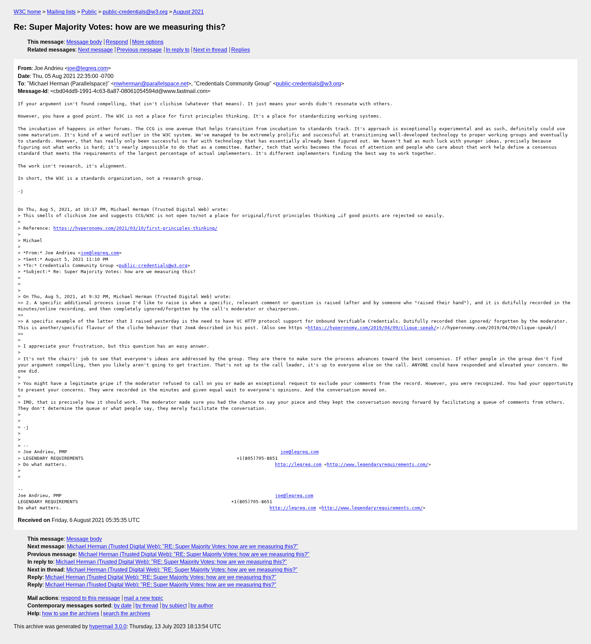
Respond (117, 42)
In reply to (177, 50)
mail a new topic (143, 598)
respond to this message (90, 598)
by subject (174, 605)
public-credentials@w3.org (135, 12)
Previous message (139, 50)
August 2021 (188, 12)
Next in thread (210, 50)
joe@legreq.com (88, 68)
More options (147, 42)
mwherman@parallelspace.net (151, 83)
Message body (84, 42)
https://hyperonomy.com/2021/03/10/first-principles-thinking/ (135, 228)
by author (202, 605)
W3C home (27, 12)
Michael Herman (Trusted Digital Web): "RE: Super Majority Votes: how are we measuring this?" (182, 546)
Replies (240, 50)
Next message (95, 50)
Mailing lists (61, 12)
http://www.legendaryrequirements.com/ (377, 464)
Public (89, 12)
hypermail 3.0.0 (108, 626)
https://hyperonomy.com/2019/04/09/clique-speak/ (372, 327)
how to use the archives (70, 613)
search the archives (126, 613)
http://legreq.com (298, 464)
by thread (146, 605)
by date (123, 605)
